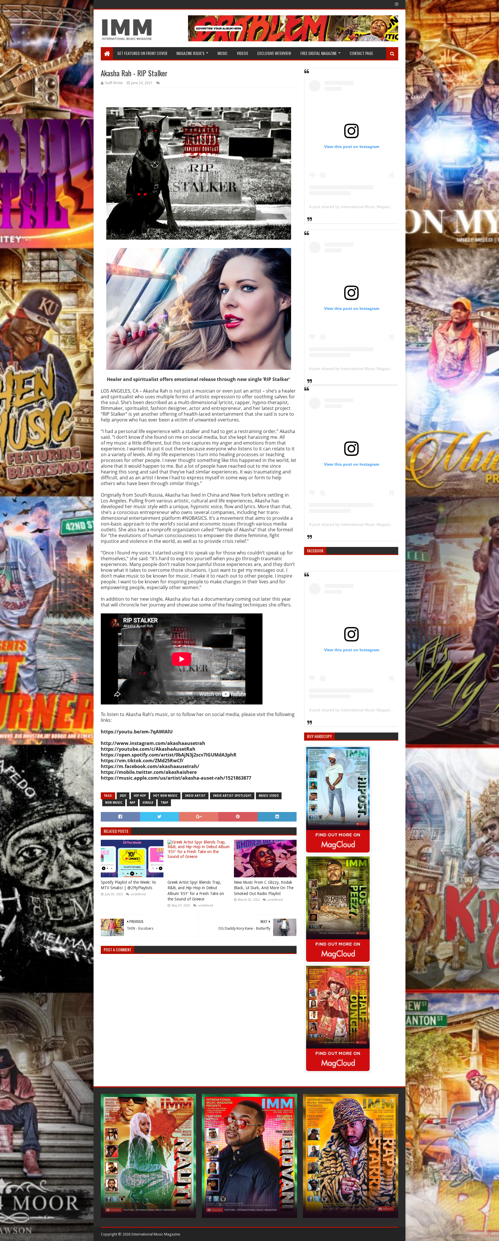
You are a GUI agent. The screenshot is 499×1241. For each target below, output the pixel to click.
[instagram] (396, 4)
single (147, 802)
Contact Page (361, 53)
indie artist (195, 795)
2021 (123, 795)
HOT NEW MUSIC (165, 795)
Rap (132, 802)
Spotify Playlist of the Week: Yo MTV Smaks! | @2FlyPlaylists (128, 885)
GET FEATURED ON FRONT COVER (142, 53)
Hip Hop (140, 795)
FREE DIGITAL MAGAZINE (318, 53)
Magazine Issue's (190, 53)
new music (113, 802)
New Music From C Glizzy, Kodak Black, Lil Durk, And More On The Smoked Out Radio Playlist (263, 888)
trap (164, 802)
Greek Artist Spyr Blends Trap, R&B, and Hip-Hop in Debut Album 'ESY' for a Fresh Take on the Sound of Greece (195, 891)
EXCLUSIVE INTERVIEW (274, 53)
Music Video (269, 795)
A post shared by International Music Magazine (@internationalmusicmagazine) (381, 206)
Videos (242, 53)
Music (222, 53)
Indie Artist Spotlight (232, 795)
